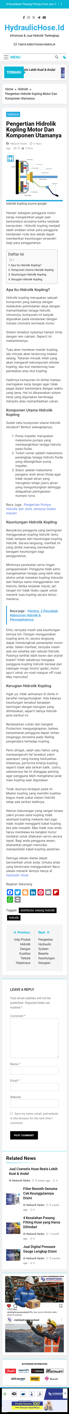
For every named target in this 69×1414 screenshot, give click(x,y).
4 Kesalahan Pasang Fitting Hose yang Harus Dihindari (41, 1222)
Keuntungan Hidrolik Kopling (28, 274)
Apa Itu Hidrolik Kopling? (26, 265)
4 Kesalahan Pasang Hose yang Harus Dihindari (31, 4)
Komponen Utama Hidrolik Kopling (32, 269)
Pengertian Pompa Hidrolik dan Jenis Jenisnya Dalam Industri (31, 509)
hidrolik (14, 918)
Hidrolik (13, 114)
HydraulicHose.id (34, 27)
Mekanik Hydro (18, 143)
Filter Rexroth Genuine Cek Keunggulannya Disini (40, 1193)
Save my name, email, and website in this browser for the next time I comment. (34, 1118)
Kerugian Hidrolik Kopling (26, 279)
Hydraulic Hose (17, 875)
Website (15, 1097)
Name (15, 1064)
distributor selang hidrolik (38, 910)
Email (15, 1080)
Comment (17, 1016)
